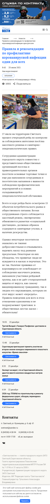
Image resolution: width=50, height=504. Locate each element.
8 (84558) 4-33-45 (26, 432)
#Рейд (33, 80)
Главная (5, 39)
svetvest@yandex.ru (9, 428)
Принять (25, 501)
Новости (22, 39)
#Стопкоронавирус (22, 80)
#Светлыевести (8, 80)
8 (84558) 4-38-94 (8, 432)
